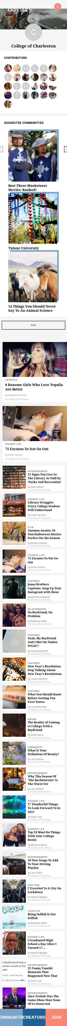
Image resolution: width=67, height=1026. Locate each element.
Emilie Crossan (39, 543)
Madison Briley (39, 845)
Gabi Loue (36, 817)
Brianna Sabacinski (17, 77)
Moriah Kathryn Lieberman (43, 86)
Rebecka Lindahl (8, 68)
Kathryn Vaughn (8, 95)
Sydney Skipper (39, 897)
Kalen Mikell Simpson (35, 86)
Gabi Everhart (35, 68)
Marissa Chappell (40, 597)
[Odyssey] (20, 9)
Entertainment (38, 471)
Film (31, 527)
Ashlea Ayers (52, 86)
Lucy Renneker (39, 706)
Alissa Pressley (8, 86)
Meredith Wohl (26, 77)
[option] (33, 161)
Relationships (37, 609)
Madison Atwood (34, 95)
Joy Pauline (37, 759)
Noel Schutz (37, 487)
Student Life (13, 444)
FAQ (33, 325)
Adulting (34, 885)
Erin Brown (43, 77)
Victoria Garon (26, 95)
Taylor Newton (39, 515)
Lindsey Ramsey (17, 86)
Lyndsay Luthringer (17, 68)
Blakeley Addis (39, 621)
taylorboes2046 (39, 651)
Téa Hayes (17, 95)
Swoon (32, 719)
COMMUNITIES (11, 1017)
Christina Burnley (44, 95)
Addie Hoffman (35, 77)
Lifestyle (11, 380)
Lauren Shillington (52, 68)
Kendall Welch (8, 77)
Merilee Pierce (26, 68)
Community (35, 747)
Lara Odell (36, 872)
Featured (34, 581)
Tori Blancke (8, 104)
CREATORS (34, 1017)
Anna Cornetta (44, 68)
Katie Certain (15, 454)
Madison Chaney (17, 395)
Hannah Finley (26, 86)
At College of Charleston (17, 399)
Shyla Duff (52, 77)
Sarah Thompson (52, 95)
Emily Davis (37, 735)
